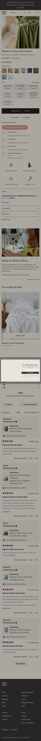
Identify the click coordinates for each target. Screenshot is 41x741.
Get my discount (30, 372)
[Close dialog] (39, 360)
